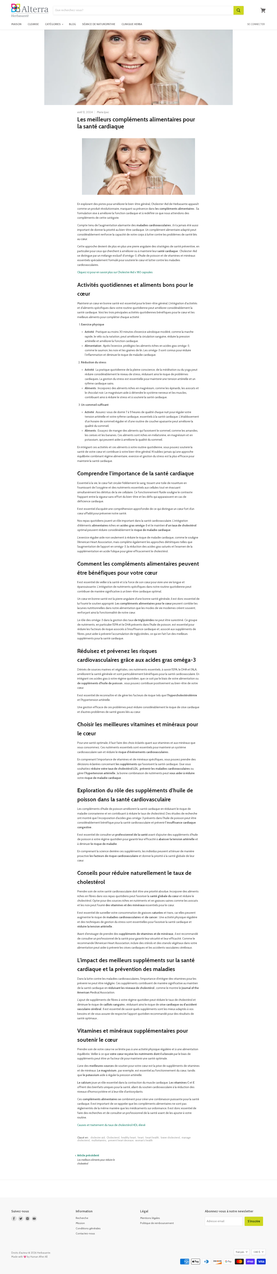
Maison (16, 24)
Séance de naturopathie (98, 24)
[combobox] (143, 10)
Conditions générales (88, 1228)
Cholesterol (113, 1137)
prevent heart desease (121, 1140)
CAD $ (257, 1251)
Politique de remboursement (157, 1223)
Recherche (82, 1218)
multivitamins (99, 1140)
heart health (152, 1137)
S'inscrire (254, 1221)
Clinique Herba (132, 24)
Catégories (53, 24)
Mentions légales (150, 1218)
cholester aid (97, 1137)
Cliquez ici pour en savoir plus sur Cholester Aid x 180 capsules (115, 272)
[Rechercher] (238, 10)
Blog (72, 24)
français (240, 1251)
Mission (80, 1223)
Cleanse (33, 24)
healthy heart (128, 1137)
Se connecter (256, 24)
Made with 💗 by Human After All (29, 1256)
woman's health (144, 1140)
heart (141, 1137)
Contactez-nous (85, 1233)
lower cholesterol (170, 1137)
